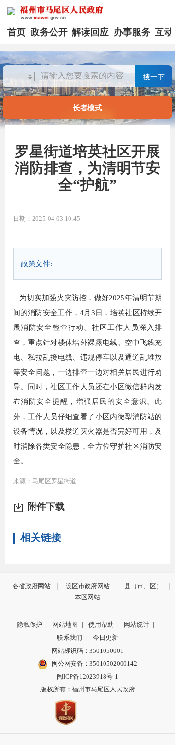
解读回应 (90, 32)
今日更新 (105, 637)
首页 (16, 32)
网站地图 (65, 624)
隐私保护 (29, 624)
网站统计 (136, 624)
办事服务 (132, 32)
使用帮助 (101, 624)
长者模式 (87, 107)
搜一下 (154, 77)
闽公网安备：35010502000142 (94, 663)
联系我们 (69, 637)
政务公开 (49, 32)
